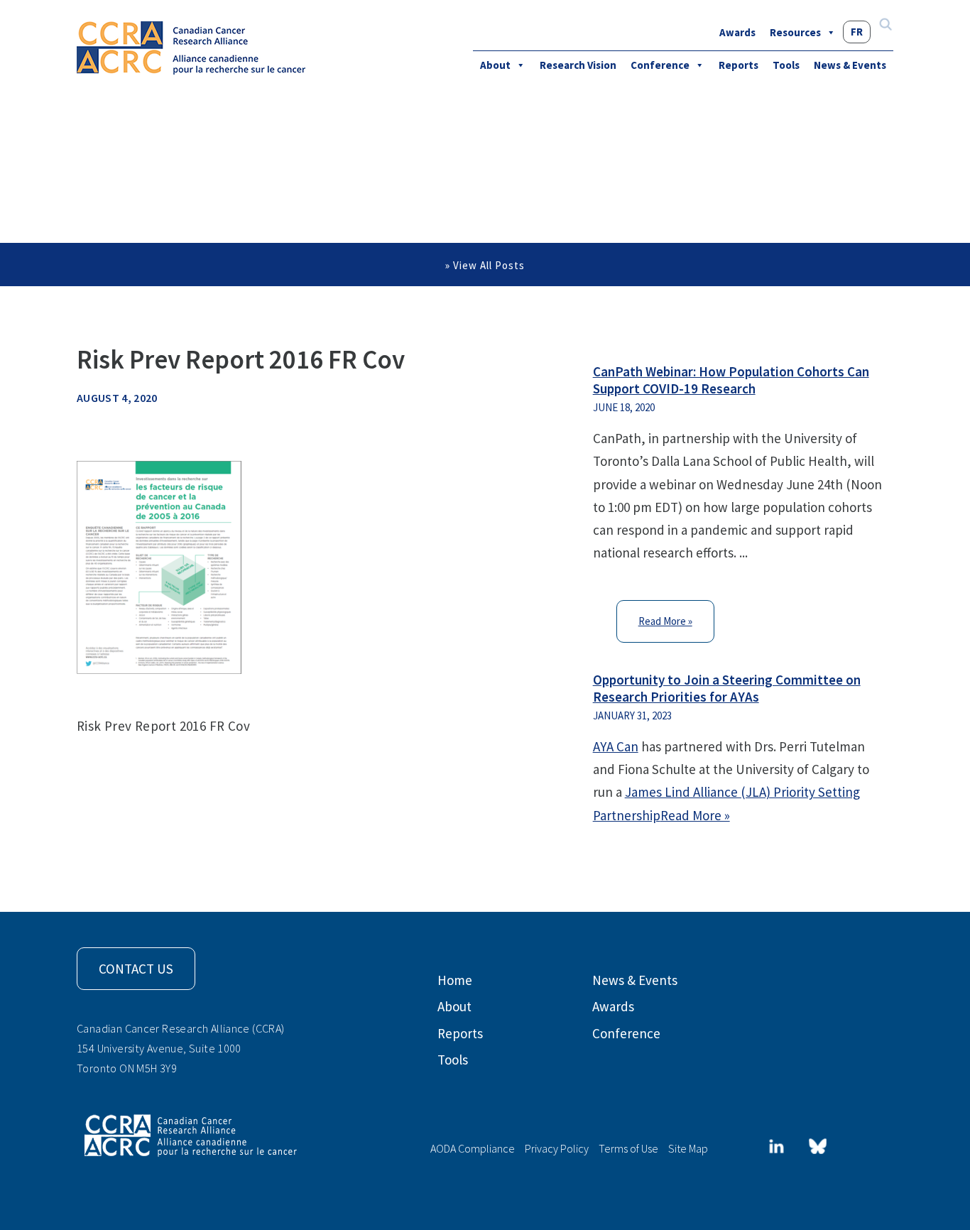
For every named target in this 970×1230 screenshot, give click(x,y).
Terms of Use (628, 1148)
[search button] (885, 26)
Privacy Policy (557, 1148)
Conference (660, 65)
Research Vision (578, 65)
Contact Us (136, 968)
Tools (786, 65)
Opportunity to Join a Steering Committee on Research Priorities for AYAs (727, 688)
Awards (737, 32)
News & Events (850, 65)
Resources (795, 32)
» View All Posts (485, 265)
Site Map (688, 1148)
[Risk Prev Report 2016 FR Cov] (159, 566)
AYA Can (615, 746)
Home (454, 980)
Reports (738, 65)
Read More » (665, 621)
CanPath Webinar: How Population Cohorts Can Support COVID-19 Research (731, 380)
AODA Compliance (472, 1148)
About (495, 65)
